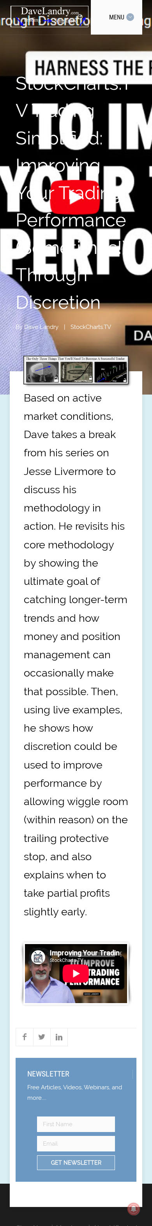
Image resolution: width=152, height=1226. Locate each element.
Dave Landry (41, 326)
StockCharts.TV (91, 326)
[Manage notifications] (133, 1209)
